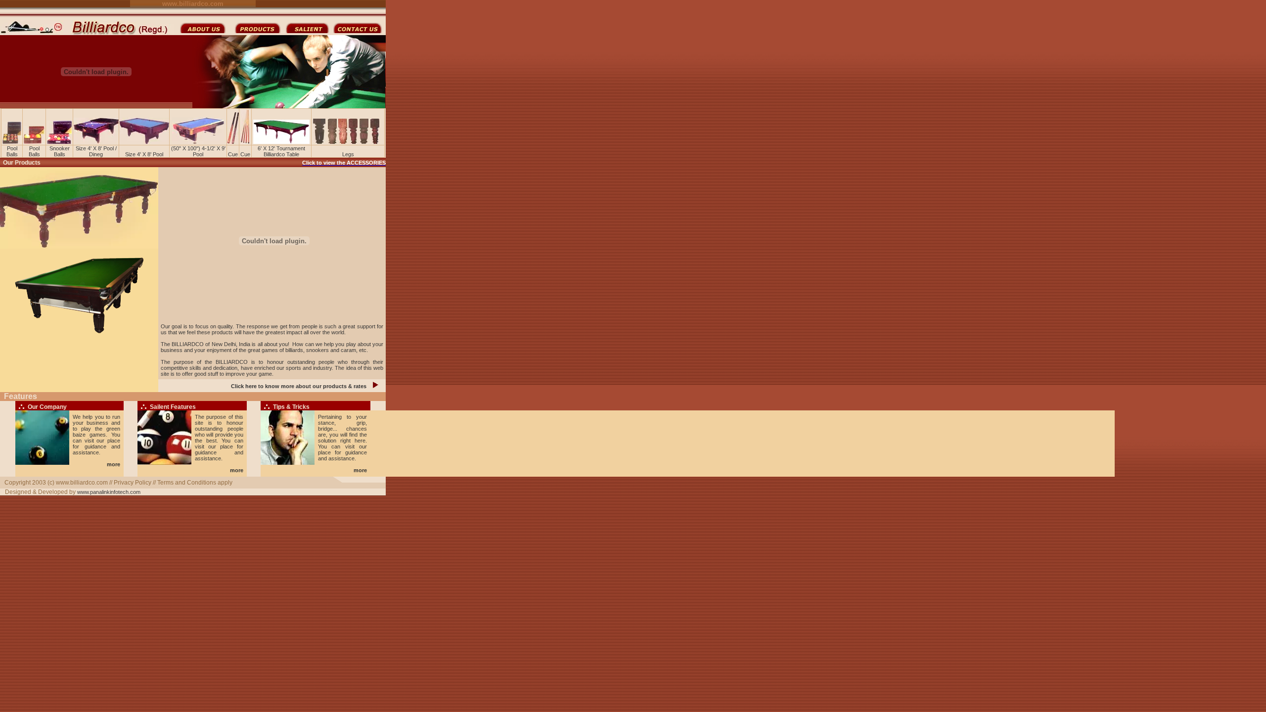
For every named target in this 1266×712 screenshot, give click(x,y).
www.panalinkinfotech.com (108, 492)
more (113, 464)
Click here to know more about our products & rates (298, 386)
